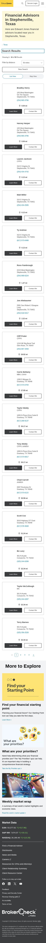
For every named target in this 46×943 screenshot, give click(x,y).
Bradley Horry (23, 88)
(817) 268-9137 (23, 421)
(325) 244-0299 (23, 561)
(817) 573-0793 (23, 385)
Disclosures (7, 850)
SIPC (39, 921)
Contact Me (33, 111)
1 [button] (16, 655)
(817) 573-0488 (23, 240)
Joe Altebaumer (24, 301)
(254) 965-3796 (23, 100)
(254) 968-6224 (23, 276)
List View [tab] (13, 76)
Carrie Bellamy (23, 372)
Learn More (13, 111)
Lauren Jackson (24, 159)
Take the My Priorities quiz (12, 768)
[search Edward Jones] (22, 3)
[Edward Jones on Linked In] (9, 883)
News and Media (9, 855)
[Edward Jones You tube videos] (20, 883)
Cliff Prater (22, 336)
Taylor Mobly (23, 408)
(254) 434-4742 (23, 172)
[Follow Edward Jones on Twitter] (15, 883)
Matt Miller (21, 195)
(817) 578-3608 (23, 526)
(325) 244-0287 (23, 599)
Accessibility (6, 900)
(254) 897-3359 (23, 349)
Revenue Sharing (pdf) (11, 897)
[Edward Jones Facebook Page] (3, 883)
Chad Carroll (22, 480)
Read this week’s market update (13, 813)
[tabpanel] (23, 370)
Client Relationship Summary (14, 869)
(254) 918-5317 (23, 313)
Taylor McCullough (25, 586)
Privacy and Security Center (12, 893)
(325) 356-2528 (23, 632)
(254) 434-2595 (23, 205)
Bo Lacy (20, 551)
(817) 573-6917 (23, 457)
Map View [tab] (33, 76)
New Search (23, 69)
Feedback (5, 889)
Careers (6, 859)
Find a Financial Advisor (12, 846)
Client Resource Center (12, 873)
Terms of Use (7, 904)
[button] (12, 655)
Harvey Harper (23, 123)
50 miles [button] (26, 63)
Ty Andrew (22, 230)
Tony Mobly (22, 444)
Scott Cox (21, 516)
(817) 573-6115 (22, 493)
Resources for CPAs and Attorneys (17, 864)
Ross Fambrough (25, 265)
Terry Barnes (23, 622)
